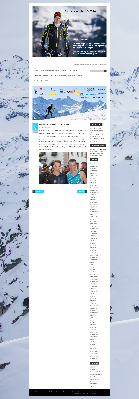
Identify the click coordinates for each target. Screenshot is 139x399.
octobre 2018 (93, 231)
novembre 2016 (94, 281)
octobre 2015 (93, 310)
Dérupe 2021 (93, 141)
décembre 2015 (94, 305)
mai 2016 (92, 296)
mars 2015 (93, 325)
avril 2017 (93, 272)
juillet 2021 (93, 176)
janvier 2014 (93, 354)
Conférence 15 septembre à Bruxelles (97, 154)
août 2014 (93, 339)
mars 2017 (93, 274)
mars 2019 (93, 221)
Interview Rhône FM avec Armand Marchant (96, 135)
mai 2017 (92, 269)
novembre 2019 (94, 207)
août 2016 (93, 289)
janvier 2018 (93, 253)
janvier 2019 (93, 226)
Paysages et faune (94, 379)
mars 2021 (93, 183)
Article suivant (81, 191)
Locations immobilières (96, 374)
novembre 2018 (94, 228)
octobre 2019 (93, 209)
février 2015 (93, 327)
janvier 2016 (93, 303)
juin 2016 (92, 293)
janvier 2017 (93, 279)
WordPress (53, 391)
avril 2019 (93, 219)
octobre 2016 (93, 284)
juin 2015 (92, 320)
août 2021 (93, 173)
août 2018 (93, 236)
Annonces (92, 367)
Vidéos (92, 386)
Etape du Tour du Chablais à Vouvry (54, 124)
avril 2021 (93, 180)
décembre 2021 (94, 163)
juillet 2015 (93, 317)
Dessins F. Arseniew (95, 372)
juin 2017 (92, 267)
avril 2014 (93, 346)
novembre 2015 (94, 308)
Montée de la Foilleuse (96, 128)
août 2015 (93, 315)
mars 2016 (93, 301)
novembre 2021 (94, 166)
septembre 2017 (94, 260)
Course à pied (48, 127)
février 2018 (93, 250)
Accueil (36, 71)
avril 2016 (93, 298)
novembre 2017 (94, 257)
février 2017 (93, 277)
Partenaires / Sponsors (75, 76)
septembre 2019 (94, 212)
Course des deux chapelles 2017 (98, 150)
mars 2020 (93, 200)
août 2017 (92, 262)
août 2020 (93, 195)
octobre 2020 (94, 192)
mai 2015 (92, 322)
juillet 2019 (93, 216)
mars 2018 (93, 248)
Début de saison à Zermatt (97, 139)
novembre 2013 (94, 358)
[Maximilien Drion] (69, 7)
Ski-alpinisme (74, 71)
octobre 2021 (93, 168)
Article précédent (39, 191)
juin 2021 (92, 178)
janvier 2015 (93, 330)
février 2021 (93, 185)
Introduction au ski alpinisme (50, 71)
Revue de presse (94, 381)
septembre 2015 (94, 313)
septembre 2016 (94, 286)
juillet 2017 (93, 265)
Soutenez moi (38, 80)
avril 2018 (93, 245)
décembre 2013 (94, 356)
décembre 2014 (94, 332)
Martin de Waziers (95, 149)
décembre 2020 (94, 188)
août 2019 (93, 214)
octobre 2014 (93, 337)
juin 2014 (92, 342)
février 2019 (93, 224)
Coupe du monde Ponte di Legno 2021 (98, 131)
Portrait (64, 71)
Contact (46, 80)
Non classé (93, 376)
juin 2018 (92, 240)
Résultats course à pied (58, 76)
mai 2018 (92, 243)
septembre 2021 (94, 171)
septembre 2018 (94, 233)
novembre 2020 (94, 190)
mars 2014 (93, 349)
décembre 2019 (94, 204)
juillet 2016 (93, 291)
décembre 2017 (94, 255)
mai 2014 (92, 344)
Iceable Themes (63, 391)
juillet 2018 (93, 238)
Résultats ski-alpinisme (41, 76)
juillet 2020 (93, 197)
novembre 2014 (94, 334)
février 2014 (93, 351)
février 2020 (93, 202)
